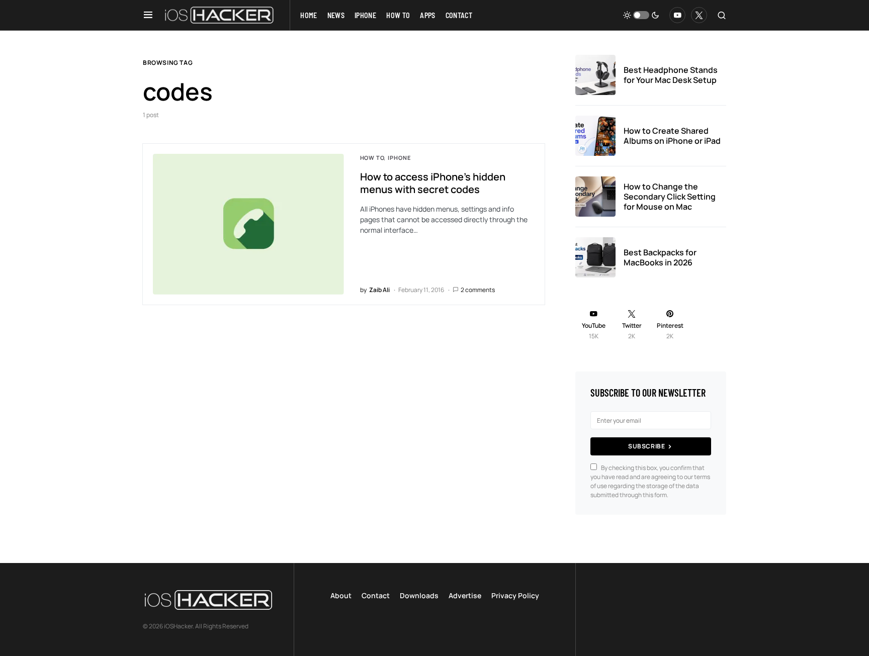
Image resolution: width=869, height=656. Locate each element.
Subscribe (646, 446)
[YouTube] (677, 15)
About (341, 595)
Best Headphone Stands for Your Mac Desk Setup (671, 74)
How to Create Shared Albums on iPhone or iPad (672, 135)
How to (372, 157)
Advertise (465, 595)
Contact (376, 595)
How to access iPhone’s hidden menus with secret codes (432, 183)
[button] (148, 15)
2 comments (478, 290)
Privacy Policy (515, 595)
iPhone (399, 157)
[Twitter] (699, 15)
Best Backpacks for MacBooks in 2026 (660, 257)
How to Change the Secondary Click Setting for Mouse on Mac (670, 196)
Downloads (419, 595)
